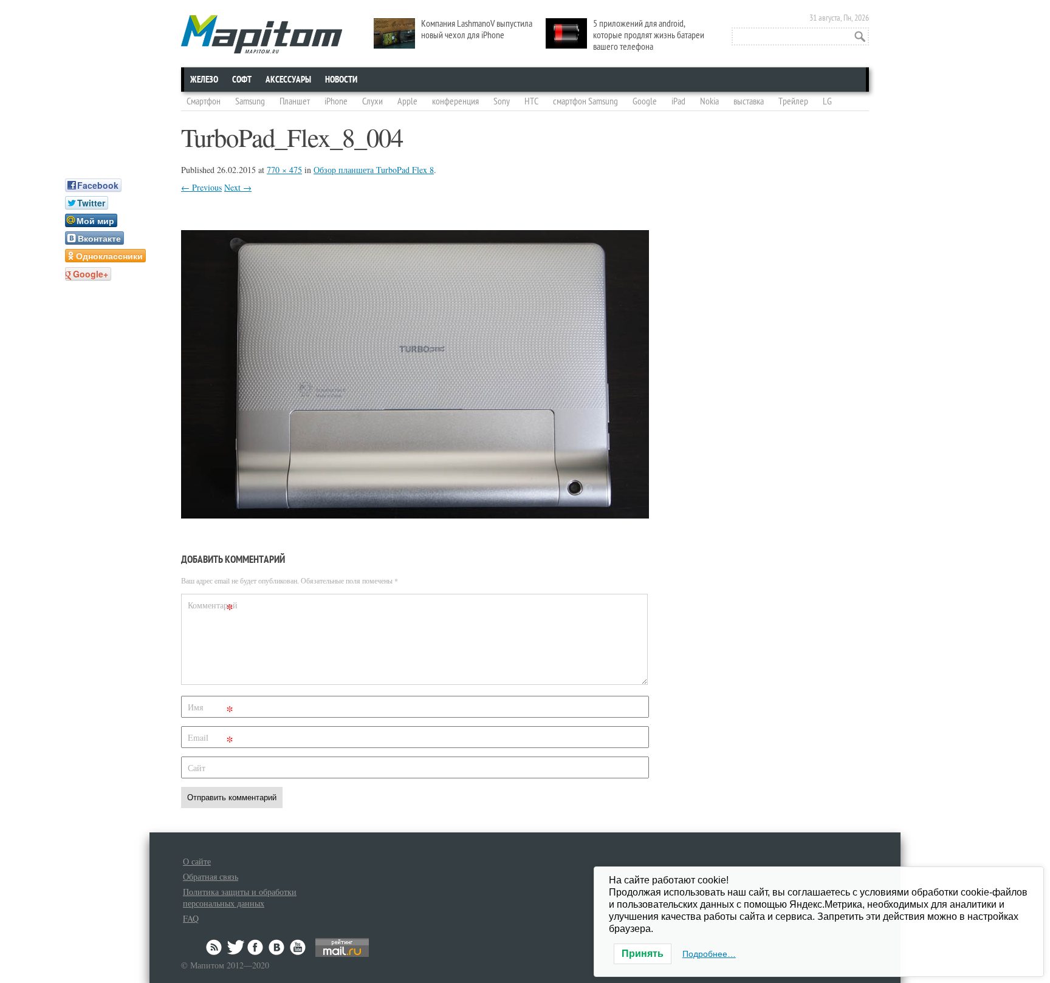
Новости (341, 79)
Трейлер (793, 101)
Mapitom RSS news (215, 947)
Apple (407, 101)
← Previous (201, 187)
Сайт (196, 768)
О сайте (197, 861)
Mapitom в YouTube (298, 947)
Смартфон (204, 101)
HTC (531, 101)
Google (645, 101)
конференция (455, 101)
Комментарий (212, 607)
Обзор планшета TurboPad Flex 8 (374, 169)
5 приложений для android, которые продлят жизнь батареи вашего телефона (648, 35)
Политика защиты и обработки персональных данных (240, 897)
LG (827, 101)
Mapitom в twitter (236, 947)
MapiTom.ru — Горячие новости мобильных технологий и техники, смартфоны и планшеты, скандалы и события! (261, 34)
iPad (678, 101)
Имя (210, 709)
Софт (242, 79)
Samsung (250, 101)
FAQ (191, 918)
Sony (501, 101)
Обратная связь (210, 876)
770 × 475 (284, 169)
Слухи (372, 101)
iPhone (336, 101)
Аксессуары (288, 79)
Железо (204, 79)
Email (210, 740)
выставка (748, 101)
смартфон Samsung (585, 101)
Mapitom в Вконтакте (277, 947)
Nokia (709, 101)
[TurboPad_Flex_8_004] (415, 515)
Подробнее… (709, 954)
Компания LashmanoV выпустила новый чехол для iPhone (476, 29)
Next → (238, 187)
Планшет (295, 101)
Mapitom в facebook (256, 947)
